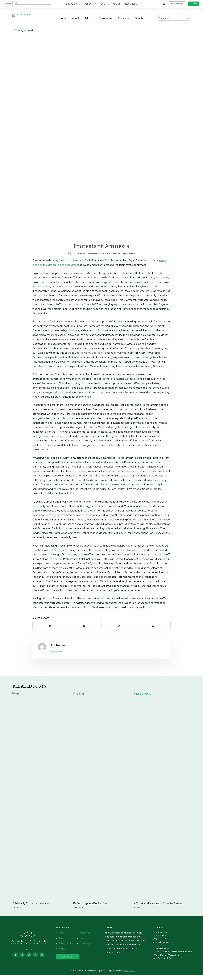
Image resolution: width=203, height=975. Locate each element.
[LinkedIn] (153, 625)
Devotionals (106, 17)
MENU (8, 4)
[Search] (164, 4)
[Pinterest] (119, 625)
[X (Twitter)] (84, 625)
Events (105, 3)
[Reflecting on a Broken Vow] (101, 795)
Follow (62, 948)
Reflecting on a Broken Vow (91, 903)
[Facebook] (50, 625)
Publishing (91, 3)
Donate (193, 4)
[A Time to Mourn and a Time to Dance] (162, 795)
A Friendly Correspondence (30, 903)
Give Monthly (177, 4)
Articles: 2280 (56, 652)
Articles (89, 17)
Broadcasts (73, 3)
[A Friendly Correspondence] (40, 795)
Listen (83, 938)
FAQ (61, 938)
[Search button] (188, 18)
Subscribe (124, 17)
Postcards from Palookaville (121, 254)
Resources (130, 3)
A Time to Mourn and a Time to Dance (158, 903)
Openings (85, 943)
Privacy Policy (66, 943)
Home (63, 17)
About (116, 3)
